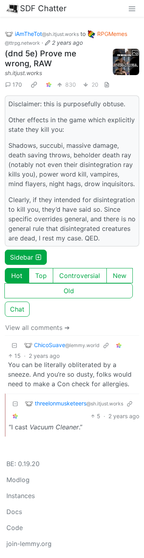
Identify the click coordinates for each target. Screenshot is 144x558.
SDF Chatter (43, 8)
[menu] (132, 8)
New (119, 276)
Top (41, 276)
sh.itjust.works (23, 73)
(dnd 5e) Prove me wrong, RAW (40, 58)
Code (14, 528)
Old (69, 291)
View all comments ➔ (37, 328)
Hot (16, 276)
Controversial (79, 276)
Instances (20, 496)
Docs (14, 512)
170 (17, 84)
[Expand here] (126, 62)
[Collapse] (14, 345)
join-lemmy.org (29, 544)
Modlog (18, 480)
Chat (17, 309)
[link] (34, 84)
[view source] (106, 84)
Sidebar (21, 257)
